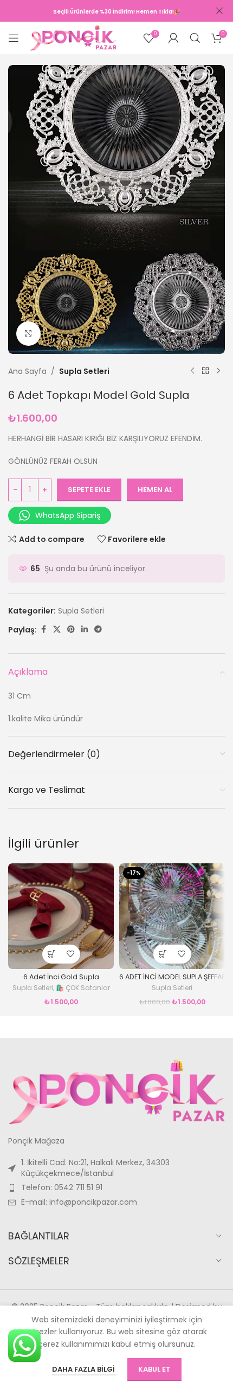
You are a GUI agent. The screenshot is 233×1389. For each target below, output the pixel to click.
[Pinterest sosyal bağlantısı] (71, 629)
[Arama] (195, 38)
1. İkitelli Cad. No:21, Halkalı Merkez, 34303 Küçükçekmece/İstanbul (95, 1168)
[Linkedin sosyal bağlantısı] (84, 629)
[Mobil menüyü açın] (13, 38)
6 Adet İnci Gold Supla (61, 976)
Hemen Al (155, 489)
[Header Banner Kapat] (219, 11)
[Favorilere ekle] (70, 954)
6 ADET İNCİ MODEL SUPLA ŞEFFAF (172, 976)
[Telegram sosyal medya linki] (98, 629)
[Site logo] (73, 37)
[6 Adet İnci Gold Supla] (61, 916)
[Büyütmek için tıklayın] (28, 333)
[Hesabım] (173, 38)
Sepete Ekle (89, 489)
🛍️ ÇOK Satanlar (83, 987)
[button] (51, 954)
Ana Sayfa (27, 371)
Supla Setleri (84, 371)
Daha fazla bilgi (84, 1369)
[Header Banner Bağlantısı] (100, 11)
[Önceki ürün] (192, 371)
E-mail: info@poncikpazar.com (79, 1202)
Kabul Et (154, 1369)
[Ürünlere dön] (205, 371)
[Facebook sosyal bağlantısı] (43, 629)
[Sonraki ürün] (218, 371)
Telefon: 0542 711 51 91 (61, 1187)
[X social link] (57, 629)
